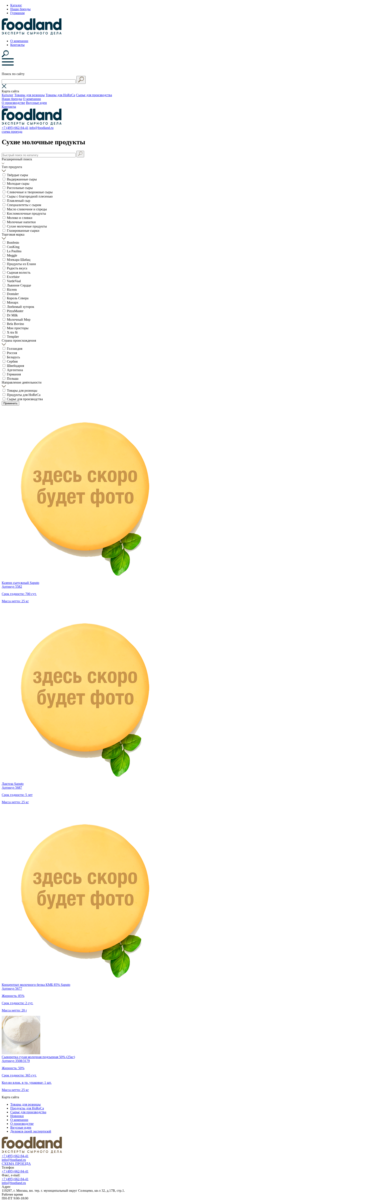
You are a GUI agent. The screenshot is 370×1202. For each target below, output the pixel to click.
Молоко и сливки (19, 218)
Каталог (16, 5)
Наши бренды (20, 9)
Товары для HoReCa (60, 95)
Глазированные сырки (23, 230)
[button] (81, 80)
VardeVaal (14, 281)
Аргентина (15, 370)
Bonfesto (13, 242)
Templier (13, 336)
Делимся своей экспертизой (30, 1131)
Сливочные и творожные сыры (30, 192)
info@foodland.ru (41, 128)
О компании (19, 41)
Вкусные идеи (36, 103)
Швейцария (15, 366)
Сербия (12, 361)
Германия (14, 374)
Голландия (14, 348)
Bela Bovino (15, 324)
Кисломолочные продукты (26, 213)
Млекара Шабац (18, 259)
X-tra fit (12, 332)
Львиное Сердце (19, 285)
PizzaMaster (15, 311)
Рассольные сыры (20, 188)
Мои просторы (17, 328)
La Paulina (14, 251)
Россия (12, 353)
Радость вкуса (17, 268)
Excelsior (13, 277)
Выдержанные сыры (22, 179)
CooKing (13, 247)
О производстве (13, 103)
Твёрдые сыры (17, 175)
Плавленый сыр (18, 200)
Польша (12, 378)
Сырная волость (18, 272)
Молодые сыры (18, 183)
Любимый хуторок (20, 307)
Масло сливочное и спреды (27, 209)
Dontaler (13, 294)
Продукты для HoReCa (23, 395)
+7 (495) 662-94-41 (15, 128)
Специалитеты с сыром (24, 205)
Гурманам (17, 13)
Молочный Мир (18, 319)
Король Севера (17, 298)
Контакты (17, 45)
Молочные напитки (21, 222)
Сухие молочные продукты (27, 226)
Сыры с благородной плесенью (30, 196)
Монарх (12, 302)
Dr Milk (12, 315)
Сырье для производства (94, 95)
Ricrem (12, 289)
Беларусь (13, 357)
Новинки (17, 1116)
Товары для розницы (29, 95)
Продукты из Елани (21, 264)
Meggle (12, 255)
